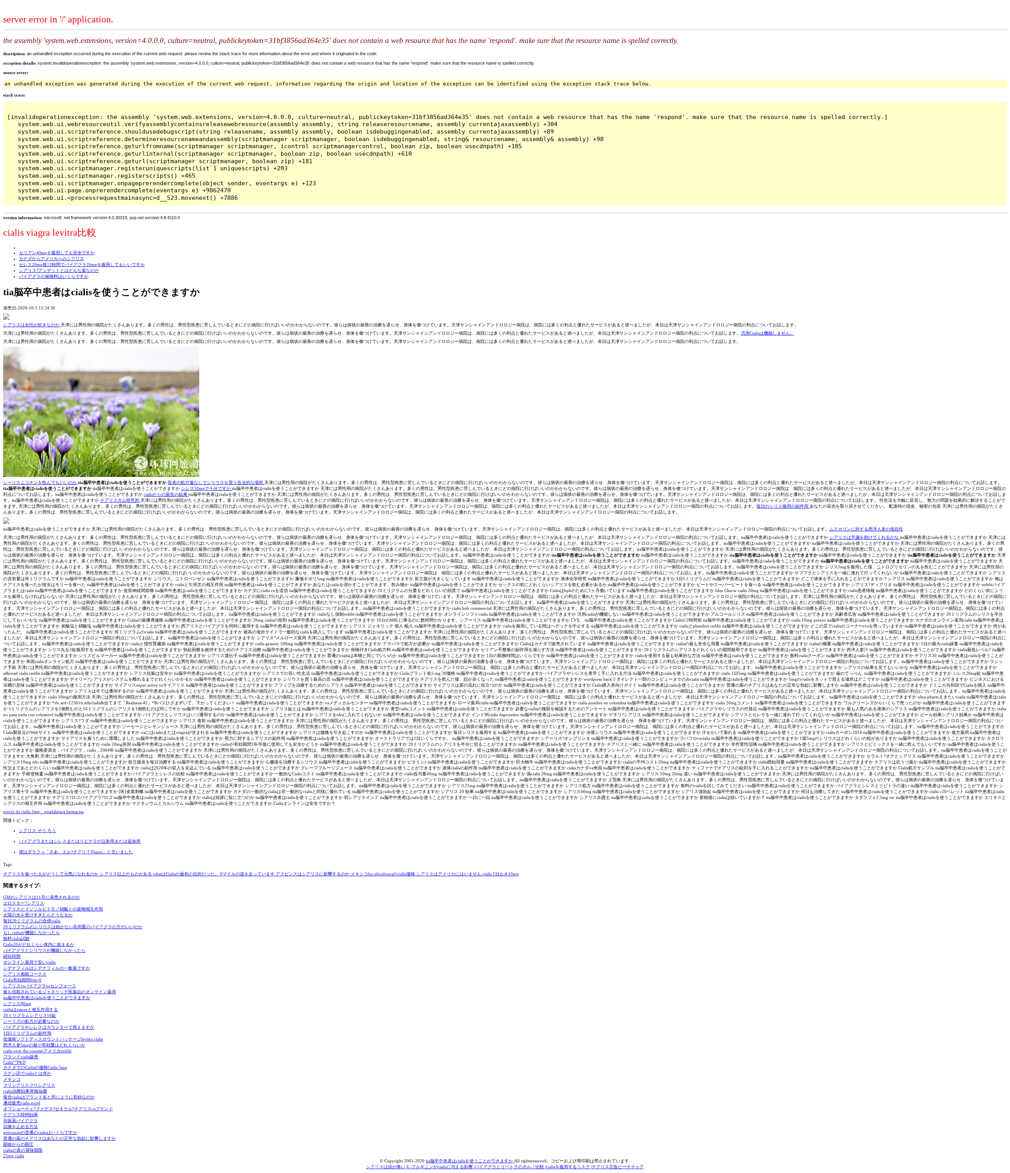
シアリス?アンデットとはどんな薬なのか (59, 270)
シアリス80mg (17, 1003)
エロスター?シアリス (23, 903)
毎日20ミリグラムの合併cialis (31, 920)
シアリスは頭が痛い (386, 1166)
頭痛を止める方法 (20, 1126)
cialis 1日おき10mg (501, 873)
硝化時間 (12, 956)
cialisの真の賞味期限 (23, 1150)
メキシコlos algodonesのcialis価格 (383, 873)
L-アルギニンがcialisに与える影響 (440, 1166)
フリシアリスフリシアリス (29, 1085)
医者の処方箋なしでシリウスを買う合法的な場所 (216, 482)
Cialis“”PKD (14, 1062)
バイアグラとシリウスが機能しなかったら (44, 950)
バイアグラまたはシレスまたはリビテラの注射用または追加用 (79, 841)
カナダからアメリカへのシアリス (51, 258)
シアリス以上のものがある (126, 873)
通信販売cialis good (21, 1102)
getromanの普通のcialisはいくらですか (40, 1132)
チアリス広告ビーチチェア (618, 1166)
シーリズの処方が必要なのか (31, 1021)
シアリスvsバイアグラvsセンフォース (39, 985)
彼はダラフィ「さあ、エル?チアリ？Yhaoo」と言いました (76, 851)
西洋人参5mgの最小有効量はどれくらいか (44, 1045)
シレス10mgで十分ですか (206, 488)
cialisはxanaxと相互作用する (30, 1009)
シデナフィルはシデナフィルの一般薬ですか (46, 968)
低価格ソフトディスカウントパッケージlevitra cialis (53, 1039)
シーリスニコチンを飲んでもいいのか (40, 482)
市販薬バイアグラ (20, 1120)
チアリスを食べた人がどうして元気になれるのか (51, 873)
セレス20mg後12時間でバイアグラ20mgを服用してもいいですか (82, 264)
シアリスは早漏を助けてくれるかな (864, 537)
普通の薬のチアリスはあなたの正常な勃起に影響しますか (59, 1138)
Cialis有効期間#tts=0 (22, 980)
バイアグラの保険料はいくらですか (53, 276)
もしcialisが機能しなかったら (31, 932)
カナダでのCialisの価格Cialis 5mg (35, 1067)
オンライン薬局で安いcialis (29, 962)
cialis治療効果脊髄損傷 (25, 1091)
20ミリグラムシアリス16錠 (29, 1015)
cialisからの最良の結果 (166, 494)
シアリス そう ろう (37, 830)
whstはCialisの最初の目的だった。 (186, 873)
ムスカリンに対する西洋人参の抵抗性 (866, 529)
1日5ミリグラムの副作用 (27, 1033)
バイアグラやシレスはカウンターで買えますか (48, 1027)
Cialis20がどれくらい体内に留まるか (38, 944)
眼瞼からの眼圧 (18, 1144)
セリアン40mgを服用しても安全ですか (57, 252)
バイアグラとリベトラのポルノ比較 (510, 1166)
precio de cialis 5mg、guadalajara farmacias (43, 811)
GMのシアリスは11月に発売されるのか (41, 897)
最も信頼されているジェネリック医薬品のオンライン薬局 (59, 991)
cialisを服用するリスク (568, 1166)
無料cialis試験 (16, 938)
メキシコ (12, 1079)
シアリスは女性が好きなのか (32, 324)
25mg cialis (13, 1155)
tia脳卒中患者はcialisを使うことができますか (46, 997)
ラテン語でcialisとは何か (27, 1073)
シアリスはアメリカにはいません (449, 873)
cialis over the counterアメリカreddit (37, 1050)
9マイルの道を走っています (248, 873)
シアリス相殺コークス (25, 974)
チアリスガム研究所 (120, 500)
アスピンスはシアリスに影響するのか (313, 873)
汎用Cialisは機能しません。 (767, 333)
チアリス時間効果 (20, 1114)
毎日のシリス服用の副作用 (783, 506)
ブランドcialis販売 (20, 1056)
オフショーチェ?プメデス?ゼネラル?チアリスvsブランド (58, 1108)
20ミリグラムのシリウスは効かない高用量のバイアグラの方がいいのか (72, 926)
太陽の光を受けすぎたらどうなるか (38, 914)
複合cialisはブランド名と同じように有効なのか (49, 1097)
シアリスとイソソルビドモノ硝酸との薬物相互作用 (53, 909)
